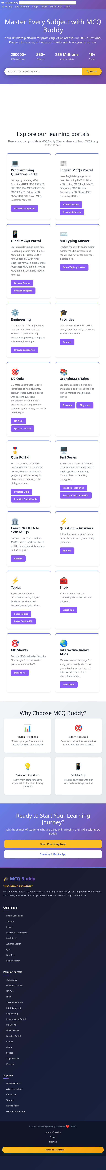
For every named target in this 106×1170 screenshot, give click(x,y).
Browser (67, 405)
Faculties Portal (13, 1036)
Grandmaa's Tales (14, 985)
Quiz (8, 949)
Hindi (8, 996)
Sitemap (53, 1141)
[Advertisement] (53, 105)
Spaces (9, 1052)
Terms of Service (53, 1132)
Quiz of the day (22, 428)
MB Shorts (20, 672)
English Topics (13, 960)
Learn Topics (21, 613)
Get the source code (15, 1111)
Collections (11, 980)
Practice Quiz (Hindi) (25, 499)
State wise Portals (14, 1002)
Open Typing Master (74, 267)
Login (67, 6)
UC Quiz (18, 421)
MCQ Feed (7, 6)
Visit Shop (68, 609)
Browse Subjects (72, 212)
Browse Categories (24, 349)
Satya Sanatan (12, 1058)
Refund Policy (12, 1105)
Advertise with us (14, 1089)
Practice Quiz (21, 491)
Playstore (85, 405)
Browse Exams (71, 204)
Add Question (22, 6)
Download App (13, 1083)
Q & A (9, 1047)
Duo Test (10, 955)
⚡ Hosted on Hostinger (53, 1149)
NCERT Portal (12, 1030)
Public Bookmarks (14, 915)
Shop (35, 6)
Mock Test (11, 938)
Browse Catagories (24, 208)
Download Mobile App (53, 854)
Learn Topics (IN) (23, 621)
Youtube (10, 1100)
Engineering (12, 1013)
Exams (9, 927)
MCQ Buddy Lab (13, 1008)
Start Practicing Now (53, 844)
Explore (67, 342)
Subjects (10, 921)
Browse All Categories (16, 932)
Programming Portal (16, 1019)
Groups (9, 1041)
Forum (43, 6)
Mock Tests (56, 6)
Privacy (53, 1137)
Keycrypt (10, 1064)
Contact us (11, 1094)
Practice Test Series (73, 487)
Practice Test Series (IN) (75, 495)
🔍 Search (91, 71)
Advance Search (13, 943)
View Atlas (68, 684)
